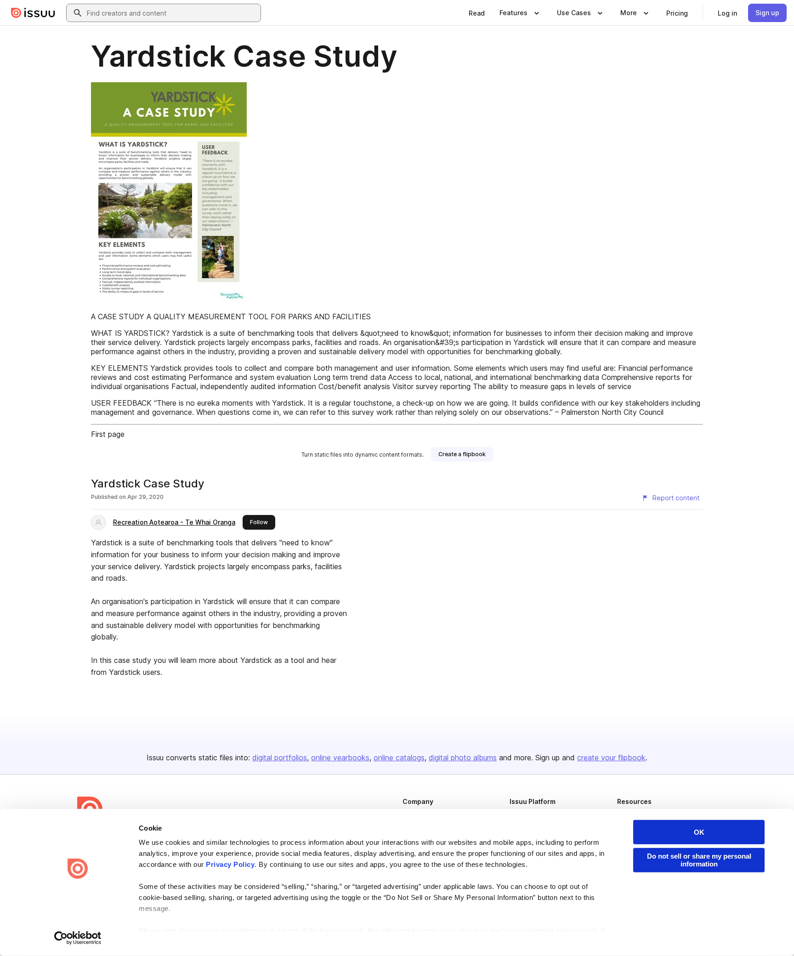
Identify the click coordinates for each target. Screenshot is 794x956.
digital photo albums (463, 757)
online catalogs (399, 757)
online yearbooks (340, 757)
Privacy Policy (230, 864)
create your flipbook (611, 757)
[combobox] (172, 13)
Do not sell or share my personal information (699, 860)
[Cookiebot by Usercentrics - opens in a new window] (78, 938)
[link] (476, 13)
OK (699, 832)
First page (108, 434)
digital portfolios (279, 757)
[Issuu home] (33, 13)
